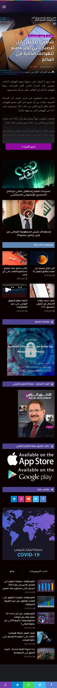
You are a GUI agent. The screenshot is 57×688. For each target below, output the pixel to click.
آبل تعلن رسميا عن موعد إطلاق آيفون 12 (44, 270)
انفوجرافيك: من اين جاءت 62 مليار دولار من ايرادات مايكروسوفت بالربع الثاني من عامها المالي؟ (19, 619)
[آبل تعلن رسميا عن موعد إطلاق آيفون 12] (42, 258)
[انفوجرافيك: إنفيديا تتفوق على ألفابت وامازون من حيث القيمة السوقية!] (46, 602)
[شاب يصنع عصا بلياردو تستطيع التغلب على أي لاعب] (14, 258)
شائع (12, 571)
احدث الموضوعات (38, 571)
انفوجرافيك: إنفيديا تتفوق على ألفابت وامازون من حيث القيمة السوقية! (19, 601)
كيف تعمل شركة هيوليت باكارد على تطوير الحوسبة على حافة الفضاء (19, 636)
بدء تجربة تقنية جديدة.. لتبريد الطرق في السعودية (19, 651)
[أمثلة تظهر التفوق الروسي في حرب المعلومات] (14, 291)
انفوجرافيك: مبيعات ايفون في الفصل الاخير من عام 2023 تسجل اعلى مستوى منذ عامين (19, 585)
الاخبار (50, 36)
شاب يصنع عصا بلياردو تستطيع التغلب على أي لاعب (14, 272)
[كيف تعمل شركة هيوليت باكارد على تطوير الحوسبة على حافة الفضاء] (46, 637)
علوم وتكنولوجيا (37, 36)
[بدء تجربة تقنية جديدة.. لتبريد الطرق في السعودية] (46, 654)
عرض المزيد (29, 146)
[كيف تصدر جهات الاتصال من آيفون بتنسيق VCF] (42, 291)
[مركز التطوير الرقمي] (28, 7)
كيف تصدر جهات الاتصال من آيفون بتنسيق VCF (45, 304)
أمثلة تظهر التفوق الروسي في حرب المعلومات (17, 304)
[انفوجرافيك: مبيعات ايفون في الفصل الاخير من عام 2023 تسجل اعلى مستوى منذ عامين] (46, 586)
